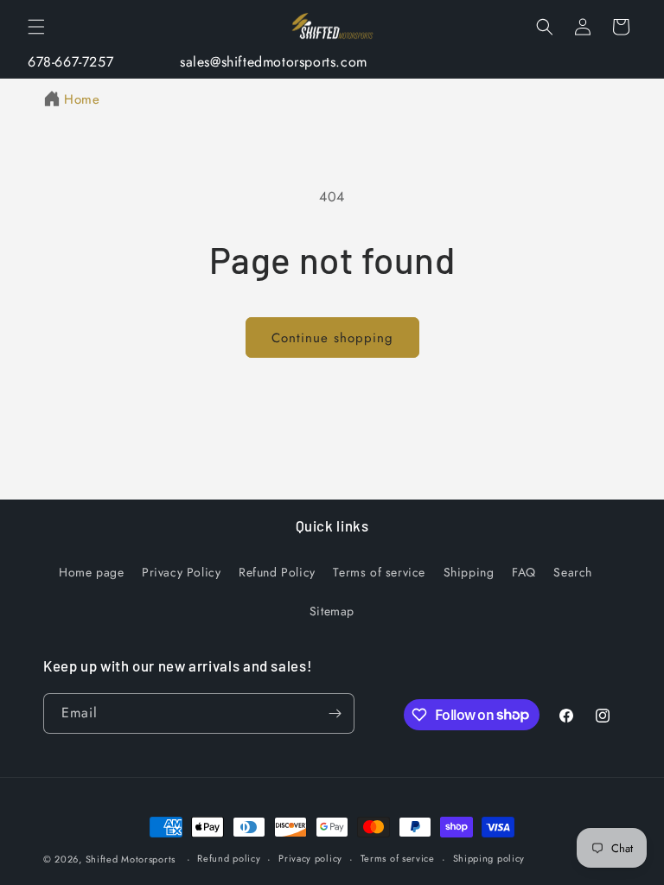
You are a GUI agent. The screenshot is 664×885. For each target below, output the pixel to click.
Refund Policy (277, 572)
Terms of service (379, 572)
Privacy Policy (181, 572)
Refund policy (228, 858)
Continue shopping (332, 337)
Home (81, 99)
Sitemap (332, 611)
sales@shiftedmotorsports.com (273, 62)
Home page (91, 572)
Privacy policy (310, 858)
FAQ (524, 572)
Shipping (469, 572)
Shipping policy (489, 858)
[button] (36, 27)
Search (572, 572)
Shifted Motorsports (131, 859)
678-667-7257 (70, 62)
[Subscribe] (335, 713)
